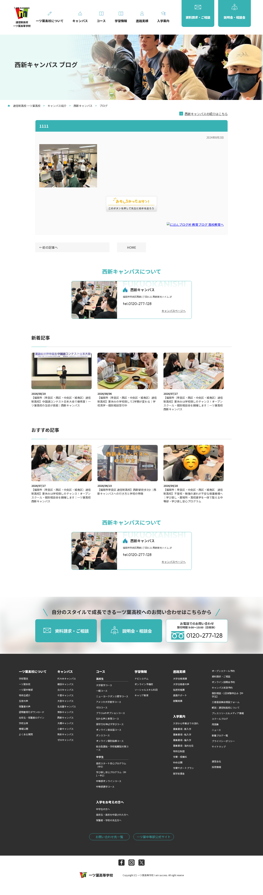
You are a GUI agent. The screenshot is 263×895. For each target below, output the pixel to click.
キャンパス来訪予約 (222, 687)
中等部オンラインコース (108, 781)
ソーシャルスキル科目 (146, 689)
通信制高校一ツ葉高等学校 (22, 24)
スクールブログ (220, 718)
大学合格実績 (180, 678)
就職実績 (177, 700)
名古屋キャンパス (66, 706)
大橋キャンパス (65, 723)
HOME (131, 247)
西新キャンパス (83, 106)
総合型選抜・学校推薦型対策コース (112, 748)
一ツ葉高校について (33, 671)
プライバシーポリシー (223, 741)
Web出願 (178, 762)
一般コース (101, 690)
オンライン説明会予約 (223, 682)
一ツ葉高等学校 (101, 875)
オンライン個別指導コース (110, 740)
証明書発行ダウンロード (31, 712)
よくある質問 (26, 734)
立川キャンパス (65, 689)
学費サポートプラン (183, 768)
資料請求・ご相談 (221, 676)
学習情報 (141, 671)
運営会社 (216, 761)
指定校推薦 (179, 689)
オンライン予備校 (144, 684)
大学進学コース (104, 685)
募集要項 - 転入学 (182, 734)
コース (100, 671)
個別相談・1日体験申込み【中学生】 (227, 694)
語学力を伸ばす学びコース (110, 724)
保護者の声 (24, 706)
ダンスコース (103, 735)
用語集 (215, 724)
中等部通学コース (105, 786)
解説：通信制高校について (226, 707)
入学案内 (179, 716)
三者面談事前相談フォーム (226, 702)
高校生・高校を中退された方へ (112, 814)
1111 (44, 126)
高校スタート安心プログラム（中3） (111, 765)
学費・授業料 (180, 756)
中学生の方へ (103, 809)
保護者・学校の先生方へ (108, 820)
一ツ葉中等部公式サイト (154, 836)
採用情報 (216, 767)
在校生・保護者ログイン (31, 717)
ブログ (104, 106)
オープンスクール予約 (223, 670)
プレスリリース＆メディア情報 (228, 713)
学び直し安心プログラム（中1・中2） (111, 773)
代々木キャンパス (66, 678)
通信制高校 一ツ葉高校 (26, 106)
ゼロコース (101, 707)
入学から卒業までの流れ (186, 723)
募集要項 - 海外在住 (183, 745)
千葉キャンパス (65, 695)
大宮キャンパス (65, 700)
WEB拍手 (131, 204)
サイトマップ (219, 746)
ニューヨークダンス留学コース (112, 696)
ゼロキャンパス (65, 739)
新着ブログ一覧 (220, 735)
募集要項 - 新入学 (182, 728)
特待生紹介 (24, 695)
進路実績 (179, 671)
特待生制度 (179, 751)
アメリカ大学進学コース (108, 701)
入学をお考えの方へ (110, 802)
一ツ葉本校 (24, 684)
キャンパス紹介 (57, 106)
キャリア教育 (141, 695)
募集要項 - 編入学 (182, 740)
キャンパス (65, 671)
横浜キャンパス (65, 684)
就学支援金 (179, 773)
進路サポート (180, 695)
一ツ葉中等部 (26, 689)
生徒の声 (23, 700)
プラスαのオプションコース (110, 713)
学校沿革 (23, 723)
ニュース (216, 729)
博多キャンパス (65, 712)
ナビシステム (141, 678)
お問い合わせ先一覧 (109, 836)
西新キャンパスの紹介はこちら (206, 113)
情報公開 (23, 728)
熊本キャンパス (65, 734)
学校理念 (23, 678)
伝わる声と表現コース (107, 718)
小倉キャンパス (65, 728)
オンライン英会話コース (108, 729)
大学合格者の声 (181, 684)
